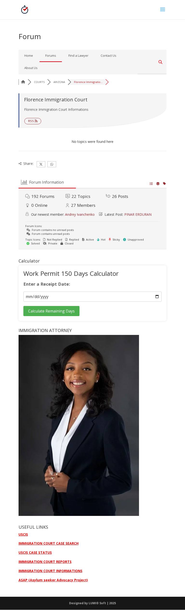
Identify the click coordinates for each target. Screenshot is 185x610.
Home (28, 55)
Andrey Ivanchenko (80, 214)
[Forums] (23, 82)
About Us (31, 68)
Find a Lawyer (78, 55)
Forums (50, 55)
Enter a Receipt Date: (46, 284)
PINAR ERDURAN (138, 214)
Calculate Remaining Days (51, 311)
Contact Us (108, 55)
